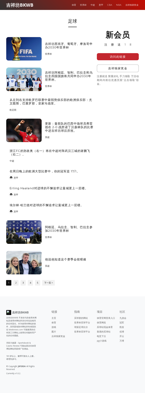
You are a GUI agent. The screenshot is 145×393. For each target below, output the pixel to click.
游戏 (54, 327)
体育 (74, 5)
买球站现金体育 (105, 327)
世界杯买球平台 (82, 322)
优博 (122, 331)
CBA (109, 5)
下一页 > (48, 282)
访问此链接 (118, 57)
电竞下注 (101, 336)
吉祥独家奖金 (131, 5)
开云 (122, 336)
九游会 (123, 318)
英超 (47, 137)
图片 (54, 331)
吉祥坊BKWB (19, 5)
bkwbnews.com (16, 329)
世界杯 (83, 5)
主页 (54, 318)
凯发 (122, 327)
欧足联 (13, 109)
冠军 (122, 322)
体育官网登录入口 (106, 318)
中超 (93, 5)
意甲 (101, 5)
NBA (118, 5)
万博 (122, 340)
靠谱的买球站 (103, 331)
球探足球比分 (81, 327)
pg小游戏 (101, 340)
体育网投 (101, 322)
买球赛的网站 (81, 318)
